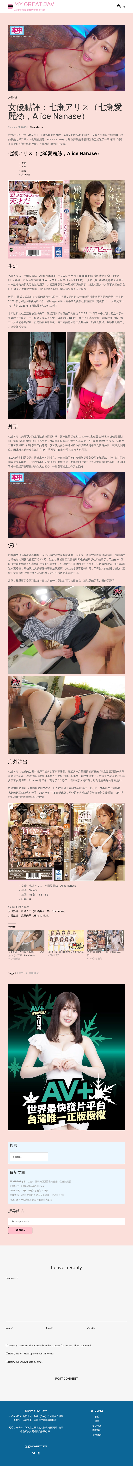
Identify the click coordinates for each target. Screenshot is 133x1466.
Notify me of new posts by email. (25, 1362)
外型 (23, 166)
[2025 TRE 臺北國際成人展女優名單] (66, 940)
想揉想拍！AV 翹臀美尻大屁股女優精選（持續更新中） (37, 1195)
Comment (12, 1278)
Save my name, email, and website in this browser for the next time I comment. (50, 1345)
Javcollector (37, 127)
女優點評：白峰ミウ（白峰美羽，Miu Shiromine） (37, 911)
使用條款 (97, 1435)
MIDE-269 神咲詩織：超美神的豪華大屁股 (31, 1199)
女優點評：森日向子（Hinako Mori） (29, 915)
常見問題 (97, 1425)
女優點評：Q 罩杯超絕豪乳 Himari (27, 1186)
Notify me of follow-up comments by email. (31, 1353)
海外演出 (25, 174)
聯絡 (97, 1421)
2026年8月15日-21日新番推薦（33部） (30, 1190)
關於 (97, 1416)
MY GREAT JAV (34, 4)
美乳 (31, 973)
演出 (23, 170)
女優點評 (12, 97)
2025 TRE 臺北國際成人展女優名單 (66, 952)
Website (91, 1328)
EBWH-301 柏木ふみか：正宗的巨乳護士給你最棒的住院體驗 (40, 1181)
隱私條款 (97, 1430)
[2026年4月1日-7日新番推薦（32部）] (105, 940)
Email (49, 1328)
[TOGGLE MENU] (10, 6)
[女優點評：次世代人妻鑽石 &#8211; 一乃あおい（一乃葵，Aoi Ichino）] (26, 940)
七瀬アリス (22, 973)
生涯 (23, 163)
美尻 (36, 973)
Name (9, 1328)
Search (20, 1230)
